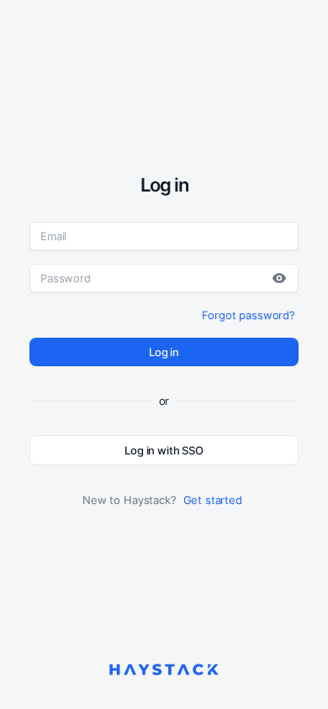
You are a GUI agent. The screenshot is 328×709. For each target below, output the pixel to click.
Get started (212, 500)
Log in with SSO (164, 450)
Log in (164, 352)
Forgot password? (248, 315)
